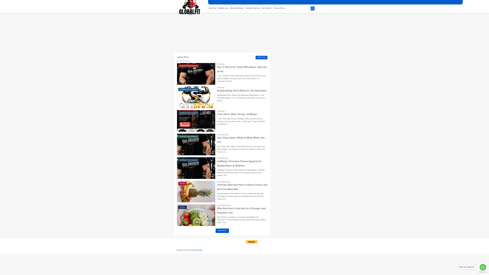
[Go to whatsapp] (483, 267)
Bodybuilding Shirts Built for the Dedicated (241, 91)
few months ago (224, 182)
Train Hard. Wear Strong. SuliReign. (237, 114)
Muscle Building (236, 8)
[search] (313, 8)
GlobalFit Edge (197, 250)
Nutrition (212, 8)
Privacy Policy (279, 8)
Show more (261, 57)
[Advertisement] (244, 33)
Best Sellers (267, 8)
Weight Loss (223, 8)
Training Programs (252, 8)
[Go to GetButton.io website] (483, 272)
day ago (222, 64)
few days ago (223, 135)
